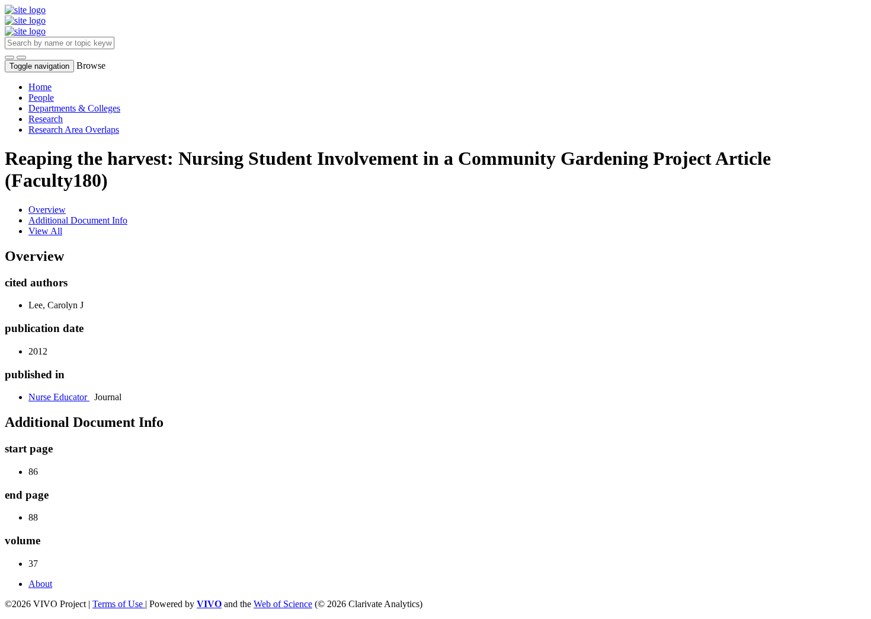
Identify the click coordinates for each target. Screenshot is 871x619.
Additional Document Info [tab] (77, 220)
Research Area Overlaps (73, 130)
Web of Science (283, 604)
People (41, 97)
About (40, 584)
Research (45, 119)
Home (40, 87)
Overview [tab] (47, 210)
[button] (9, 57)
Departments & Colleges (74, 108)
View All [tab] (45, 231)
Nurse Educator (58, 397)
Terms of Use (118, 604)
